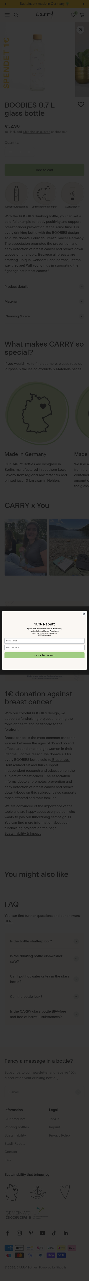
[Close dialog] (84, 614)
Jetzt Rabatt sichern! (44, 655)
